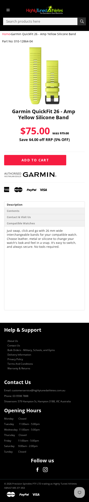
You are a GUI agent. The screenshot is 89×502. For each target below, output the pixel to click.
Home (6, 34)
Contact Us (13, 345)
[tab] (44, 204)
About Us (12, 341)
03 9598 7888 (20, 396)
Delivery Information (19, 354)
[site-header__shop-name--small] (44, 10)
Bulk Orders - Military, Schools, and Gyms (31, 350)
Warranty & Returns (18, 368)
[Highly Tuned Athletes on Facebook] (38, 469)
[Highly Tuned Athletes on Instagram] (46, 469)
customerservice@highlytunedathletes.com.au (38, 390)
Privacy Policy (15, 359)
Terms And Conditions (20, 364)
